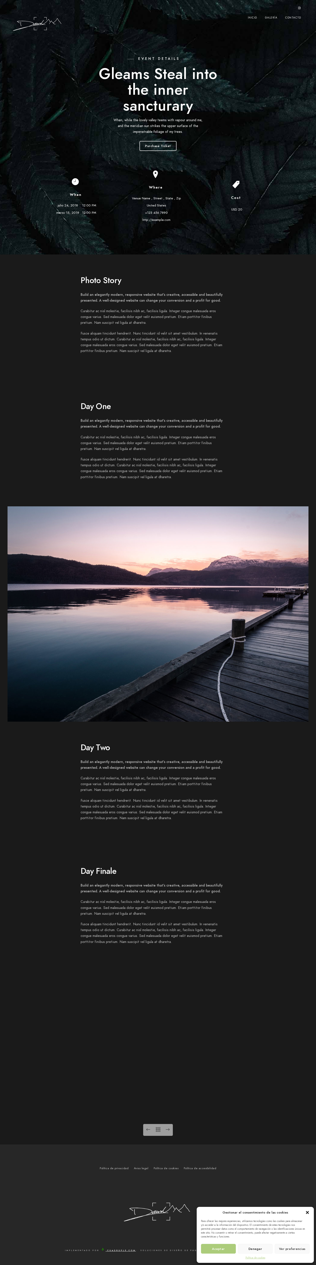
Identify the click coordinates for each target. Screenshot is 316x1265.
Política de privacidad (114, 1168)
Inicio (252, 17)
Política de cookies (255, 1257)
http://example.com (156, 220)
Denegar (255, 1249)
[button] (307, 1212)
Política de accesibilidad (200, 1168)
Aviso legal (141, 1168)
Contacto (293, 17)
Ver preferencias (292, 1249)
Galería (271, 17)
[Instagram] (299, 9)
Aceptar (218, 1249)
